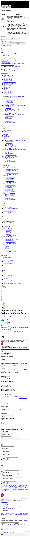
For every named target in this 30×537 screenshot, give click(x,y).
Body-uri (5, 134)
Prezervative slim (7, 209)
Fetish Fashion (15, 156)
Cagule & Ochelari (10, 232)
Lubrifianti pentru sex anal (12, 173)
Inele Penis (8, 108)
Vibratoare (8, 97)
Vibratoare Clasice (7, 76)
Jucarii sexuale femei (19, 96)
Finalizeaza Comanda (16, 66)
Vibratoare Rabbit (7, 79)
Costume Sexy (9, 151)
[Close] (1, 13)
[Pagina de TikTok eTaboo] (7, 526)
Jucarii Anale (9, 101)
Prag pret (3, 474)
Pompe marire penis (11, 112)
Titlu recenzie (4, 409)
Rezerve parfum (10, 195)
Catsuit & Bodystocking (11, 146)
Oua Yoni (5, 88)
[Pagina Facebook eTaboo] (2, 526)
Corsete (5, 131)
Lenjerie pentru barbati (20, 149)
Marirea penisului (10, 179)
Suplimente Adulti (10, 185)
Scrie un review (4, 433)
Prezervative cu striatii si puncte (10, 208)
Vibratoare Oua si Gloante (9, 82)
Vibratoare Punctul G (8, 78)
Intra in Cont (13, 327)
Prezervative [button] (3, 203)
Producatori (3, 508)
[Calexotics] (4, 396)
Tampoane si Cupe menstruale (10, 259)
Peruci (7, 247)
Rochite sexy (9, 143)
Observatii (3, 457)
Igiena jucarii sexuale (8, 260)
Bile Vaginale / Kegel (11, 100)
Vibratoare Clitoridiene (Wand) (10, 83)
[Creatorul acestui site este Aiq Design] (3, 529)
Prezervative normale (8, 211)
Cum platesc (3, 515)
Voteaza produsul (5, 406)
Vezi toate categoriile (11, 104)
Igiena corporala (7, 261)
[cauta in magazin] (2, 41)
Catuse (8, 119)
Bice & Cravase (10, 238)
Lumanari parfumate (11, 196)
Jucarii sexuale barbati (20, 105)
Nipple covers (6, 136)
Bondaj (10, 228)
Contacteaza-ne (6, 329)
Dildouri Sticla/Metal (8, 86)
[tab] (5, 43)
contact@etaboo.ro (8, 500)
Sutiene (5, 135)
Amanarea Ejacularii (11, 177)
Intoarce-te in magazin (6, 45)
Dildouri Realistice (7, 84)
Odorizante (12, 193)
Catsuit (8, 160)
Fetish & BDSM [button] (4, 218)
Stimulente (12, 175)
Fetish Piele (9, 158)
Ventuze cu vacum (10, 242)
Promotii (3, 267)
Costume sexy (9, 141)
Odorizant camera (10, 194)
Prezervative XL (7, 212)
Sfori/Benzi (6, 225)
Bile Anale (5, 89)
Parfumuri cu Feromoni (11, 186)
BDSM (10, 236)
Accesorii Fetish (10, 250)
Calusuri (8, 234)
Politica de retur (24, 514)
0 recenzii (9, 316)
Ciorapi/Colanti (9, 145)
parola (2, 52)
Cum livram (9, 507)
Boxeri (8, 152)
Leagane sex (6, 223)
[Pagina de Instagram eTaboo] (4, 526)
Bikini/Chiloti (9, 144)
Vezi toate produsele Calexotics (14, 396)
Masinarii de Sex (10, 102)
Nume (2, 408)
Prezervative (9, 118)
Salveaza (3, 36)
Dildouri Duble (6, 87)
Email (2, 444)
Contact (2, 507)
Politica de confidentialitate (15, 514)
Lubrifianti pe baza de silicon (13, 170)
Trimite (2, 459)
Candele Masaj (9, 190)
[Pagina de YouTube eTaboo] (6, 526)
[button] (1, 325)
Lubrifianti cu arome (11, 171)
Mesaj (2, 481)
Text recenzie (4, 413)
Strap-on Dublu (7, 92)
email (2, 48)
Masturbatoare (9, 106)
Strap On (8, 117)
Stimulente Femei (10, 181)
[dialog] (15, 451)
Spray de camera (10, 198)
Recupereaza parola (11, 60)
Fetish (9, 244)
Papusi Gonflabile (10, 110)
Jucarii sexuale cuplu (19, 114)
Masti (7, 246)
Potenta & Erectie (10, 178)
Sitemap (14, 507)
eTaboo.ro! (25, 520)
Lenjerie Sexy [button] (4, 126)
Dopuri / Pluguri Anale (8, 91)
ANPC (15, 508)
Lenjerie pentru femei (20, 140)
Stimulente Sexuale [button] (5, 165)
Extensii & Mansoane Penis (12, 109)
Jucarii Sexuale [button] (4, 73)
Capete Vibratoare (7, 93)
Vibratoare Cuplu (10, 116)
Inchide (11, 415)
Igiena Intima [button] (4, 255)
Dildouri (8, 98)
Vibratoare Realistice (8, 80)
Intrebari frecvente (21, 507)
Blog (5, 507)
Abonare (16, 523)
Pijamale (5, 138)
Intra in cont (3, 60)
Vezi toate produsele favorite (17, 63)
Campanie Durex (10, 508)
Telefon (2, 452)
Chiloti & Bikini (10, 153)
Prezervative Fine (7, 207)
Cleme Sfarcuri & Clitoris (12, 239)
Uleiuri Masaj (9, 189)
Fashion (8, 248)
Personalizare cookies (5, 7)
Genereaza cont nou (5, 62)
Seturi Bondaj (9, 230)
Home (4, 270)
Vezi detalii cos (4, 327)
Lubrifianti (12, 167)
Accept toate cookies (5, 5)
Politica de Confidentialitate (16, 524)
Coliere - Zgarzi (7, 226)
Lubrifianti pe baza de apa (12, 169)
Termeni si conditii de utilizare (7, 513)
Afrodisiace (13, 183)
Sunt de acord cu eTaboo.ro (15, 524)
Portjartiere (6, 132)
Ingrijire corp (9, 187)
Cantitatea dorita (4, 476)
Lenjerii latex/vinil (10, 157)
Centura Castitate (10, 240)
